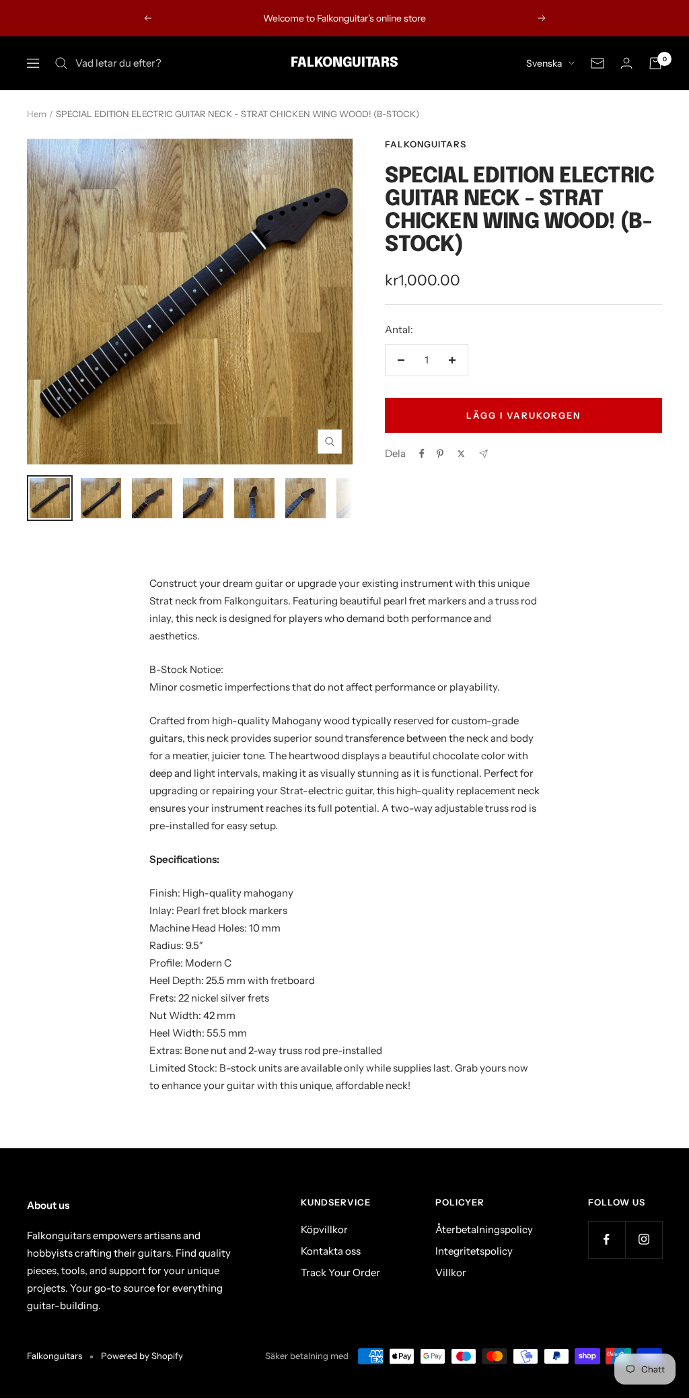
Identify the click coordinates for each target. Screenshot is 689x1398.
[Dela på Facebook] (422, 453)
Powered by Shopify (142, 1355)
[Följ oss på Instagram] (643, 1239)
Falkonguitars (425, 144)
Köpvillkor (324, 1229)
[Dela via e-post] (483, 454)
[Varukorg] (655, 63)
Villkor (450, 1272)
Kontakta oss (331, 1251)
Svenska (544, 63)
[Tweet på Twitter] (461, 453)
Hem (36, 113)
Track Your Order (340, 1272)
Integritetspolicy (474, 1251)
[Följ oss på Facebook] (606, 1239)
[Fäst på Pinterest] (440, 453)
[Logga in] (626, 63)
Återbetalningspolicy (484, 1229)
